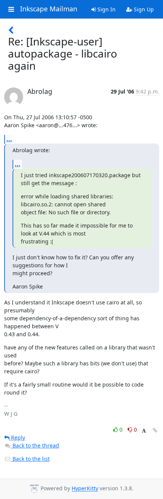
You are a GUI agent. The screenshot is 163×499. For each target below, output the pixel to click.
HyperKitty (85, 488)
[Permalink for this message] (155, 430)
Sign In (106, 9)
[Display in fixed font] (144, 431)
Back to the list (30, 458)
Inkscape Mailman (48, 9)
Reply (17, 437)
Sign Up (143, 9)
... (9, 139)
